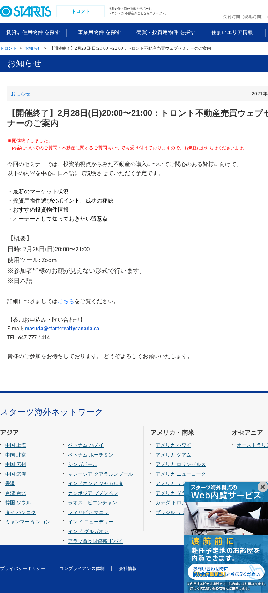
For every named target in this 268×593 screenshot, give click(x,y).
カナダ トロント (173, 502)
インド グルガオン (88, 531)
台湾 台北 (15, 493)
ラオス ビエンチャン (92, 502)
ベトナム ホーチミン (90, 455)
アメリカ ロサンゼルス (181, 464)
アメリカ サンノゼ (176, 483)
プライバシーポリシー (22, 568)
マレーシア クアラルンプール (100, 474)
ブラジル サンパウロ (178, 512)
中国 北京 (15, 455)
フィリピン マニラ (88, 512)
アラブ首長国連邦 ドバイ (95, 541)
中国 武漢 (15, 474)
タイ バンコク (20, 512)
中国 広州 (15, 464)
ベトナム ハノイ (86, 445)
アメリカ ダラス (173, 493)
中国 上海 (15, 445)
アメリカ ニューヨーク (181, 474)
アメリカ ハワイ (173, 445)
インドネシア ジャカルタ (95, 483)
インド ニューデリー (90, 521)
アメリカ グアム (173, 455)
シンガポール (82, 464)
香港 (10, 483)
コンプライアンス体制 (82, 568)
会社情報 (128, 568)
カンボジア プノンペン (93, 493)
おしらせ (20, 93)
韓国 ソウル (18, 502)
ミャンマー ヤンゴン (28, 521)
